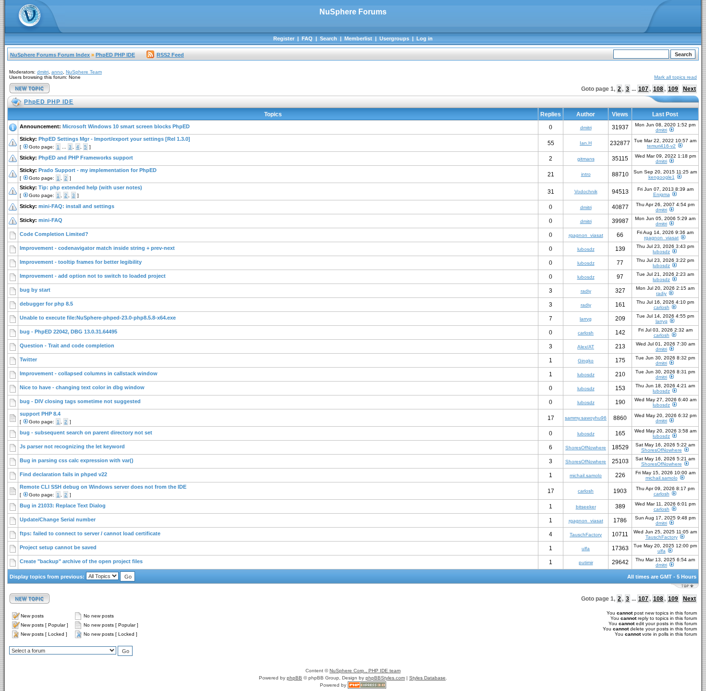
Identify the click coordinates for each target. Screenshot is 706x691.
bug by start (35, 290)
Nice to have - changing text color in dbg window (82, 387)
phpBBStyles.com (385, 677)
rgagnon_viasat (586, 235)
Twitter (28, 359)
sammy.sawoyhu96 (586, 417)
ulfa (586, 548)
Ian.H (586, 143)
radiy (586, 291)
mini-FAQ (50, 220)
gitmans (586, 158)
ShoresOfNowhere (585, 447)
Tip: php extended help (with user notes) (90, 187)
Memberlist (358, 38)
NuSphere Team (84, 71)
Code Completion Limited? (54, 234)
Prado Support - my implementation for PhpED (97, 170)
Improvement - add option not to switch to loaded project (93, 276)
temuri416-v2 (661, 145)
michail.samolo (586, 475)
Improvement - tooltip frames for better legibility (81, 262)
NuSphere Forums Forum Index (50, 55)
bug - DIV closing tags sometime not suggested (80, 401)
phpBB (294, 677)
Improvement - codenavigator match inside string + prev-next (97, 248)
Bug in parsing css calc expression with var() (77, 460)
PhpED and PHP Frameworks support (85, 157)
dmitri (43, 71)
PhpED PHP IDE (115, 55)
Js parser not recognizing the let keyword (72, 446)
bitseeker (586, 506)
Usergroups (394, 38)
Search (328, 38)
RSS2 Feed (170, 55)
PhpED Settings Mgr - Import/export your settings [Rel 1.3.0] (114, 139)
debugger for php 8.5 (46, 304)
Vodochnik (585, 191)
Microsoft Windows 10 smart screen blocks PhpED (126, 126)
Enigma (661, 194)
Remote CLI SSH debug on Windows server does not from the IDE (103, 487)
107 (643, 89)
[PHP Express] (367, 685)
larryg (586, 318)
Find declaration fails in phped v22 (63, 474)
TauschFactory (586, 534)
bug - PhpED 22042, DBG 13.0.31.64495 (68, 331)
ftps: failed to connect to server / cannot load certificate (90, 533)
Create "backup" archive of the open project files (81, 561)
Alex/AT (585, 346)
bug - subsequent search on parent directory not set (86, 432)
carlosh (661, 307)
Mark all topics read (675, 77)
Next (689, 89)
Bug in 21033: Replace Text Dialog (63, 505)
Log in (424, 38)
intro (586, 174)
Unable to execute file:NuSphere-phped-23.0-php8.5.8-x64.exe (98, 318)
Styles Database (427, 677)
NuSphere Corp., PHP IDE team (365, 670)
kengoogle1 (661, 177)
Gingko (586, 360)
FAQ (307, 38)
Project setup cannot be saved (58, 547)
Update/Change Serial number (58, 519)
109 (673, 89)
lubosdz (586, 249)
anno (57, 71)
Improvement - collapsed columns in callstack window (89, 373)
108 (658, 89)
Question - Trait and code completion (67, 345)
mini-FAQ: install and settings (76, 206)
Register (283, 38)
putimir (586, 562)
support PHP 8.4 (40, 414)
